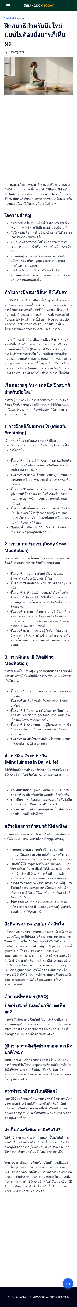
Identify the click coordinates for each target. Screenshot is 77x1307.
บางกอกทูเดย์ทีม (16, 52)
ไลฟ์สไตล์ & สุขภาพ (14, 18)
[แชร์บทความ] (68, 1283)
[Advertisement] (38, 139)
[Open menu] (8, 5)
